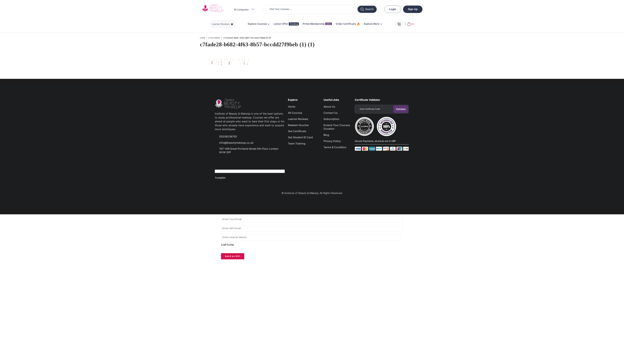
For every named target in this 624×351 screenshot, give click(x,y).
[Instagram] (242, 161)
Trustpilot (220, 171)
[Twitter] (230, 161)
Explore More (372, 23)
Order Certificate (346, 23)
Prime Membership (317, 23)
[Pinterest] (253, 161)
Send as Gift (232, 256)
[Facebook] (219, 161)
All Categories (241, 9)
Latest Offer (281, 23)
